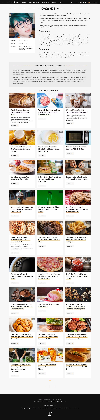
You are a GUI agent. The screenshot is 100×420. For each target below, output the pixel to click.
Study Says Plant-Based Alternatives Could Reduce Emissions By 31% (48, 337)
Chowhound (41, 408)
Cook (60, 2)
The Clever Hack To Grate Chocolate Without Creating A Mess (49, 239)
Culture (60, 94)
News (30, 2)
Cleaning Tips (31, 94)
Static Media (41, 401)
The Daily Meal (67, 408)
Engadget (23, 408)
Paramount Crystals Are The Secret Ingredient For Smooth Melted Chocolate (22, 306)
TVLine (35, 408)
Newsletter (93, 2)
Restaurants (46, 2)
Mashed (60, 408)
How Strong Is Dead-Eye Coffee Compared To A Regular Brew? (22, 276)
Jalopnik (29, 408)
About (40, 399)
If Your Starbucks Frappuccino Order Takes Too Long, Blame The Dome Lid (22, 209)
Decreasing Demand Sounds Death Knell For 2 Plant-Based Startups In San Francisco (76, 337)
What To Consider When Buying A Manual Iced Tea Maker (47, 367)
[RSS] (86, 2)
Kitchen (54, 2)
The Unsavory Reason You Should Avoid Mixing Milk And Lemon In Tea (49, 149)
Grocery (60, 259)
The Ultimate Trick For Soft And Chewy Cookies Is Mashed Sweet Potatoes (22, 337)
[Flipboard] (73, 2)
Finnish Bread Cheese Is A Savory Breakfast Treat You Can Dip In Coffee (20, 239)
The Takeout (76, 408)
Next (53, 386)
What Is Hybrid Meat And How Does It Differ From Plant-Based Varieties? (49, 112)
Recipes (24, 2)
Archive (47, 399)
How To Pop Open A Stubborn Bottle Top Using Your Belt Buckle (49, 209)
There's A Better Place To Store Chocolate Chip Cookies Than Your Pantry (77, 209)
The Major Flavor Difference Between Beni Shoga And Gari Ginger (76, 276)
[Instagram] (81, 2)
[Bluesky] (78, 2)
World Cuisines (31, 222)
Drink (33, 131)
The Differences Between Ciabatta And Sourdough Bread (20, 112)
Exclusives (36, 2)
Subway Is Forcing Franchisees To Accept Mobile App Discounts (49, 179)
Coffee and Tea (86, 94)
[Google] (83, 2)
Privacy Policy (57, 399)
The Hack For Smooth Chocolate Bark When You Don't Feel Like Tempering (75, 306)
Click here (66, 81)
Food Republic (53, 408)
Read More (13, 125)
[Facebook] (68, 2)
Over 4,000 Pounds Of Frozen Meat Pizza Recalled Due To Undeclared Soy (49, 276)
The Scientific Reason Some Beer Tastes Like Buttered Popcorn (21, 149)
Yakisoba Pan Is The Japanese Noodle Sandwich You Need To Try (77, 367)
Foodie (47, 408)
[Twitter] (71, 2)
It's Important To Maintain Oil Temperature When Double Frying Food (76, 239)
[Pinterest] (76, 2)
